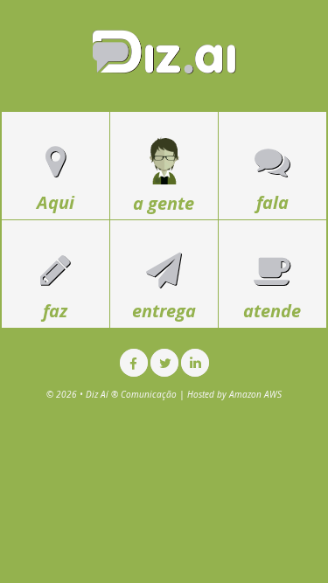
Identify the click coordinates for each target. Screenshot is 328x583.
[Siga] (164, 363)
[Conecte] (195, 363)
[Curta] (134, 363)
